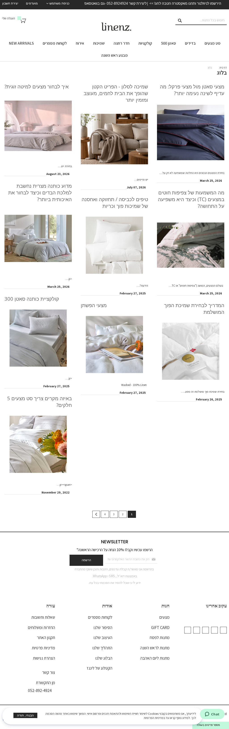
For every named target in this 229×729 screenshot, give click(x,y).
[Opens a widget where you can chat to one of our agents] (212, 714)
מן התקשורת (45, 682)
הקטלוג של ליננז (99, 668)
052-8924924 (117, 3)
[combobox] (201, 20)
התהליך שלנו (102, 647)
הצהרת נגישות (44, 658)
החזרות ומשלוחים (41, 627)
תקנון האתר (46, 637)
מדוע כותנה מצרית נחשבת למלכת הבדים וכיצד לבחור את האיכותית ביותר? (40, 192)
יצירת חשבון (10, 3)
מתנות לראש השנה (155, 647)
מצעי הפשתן (94, 305)
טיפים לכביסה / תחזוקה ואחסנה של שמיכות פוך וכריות (115, 202)
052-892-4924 (40, 690)
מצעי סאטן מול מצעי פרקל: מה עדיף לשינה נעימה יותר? (192, 89)
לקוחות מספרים (100, 617)
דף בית (223, 67)
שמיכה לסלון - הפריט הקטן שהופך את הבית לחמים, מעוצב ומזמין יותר (116, 93)
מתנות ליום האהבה (155, 658)
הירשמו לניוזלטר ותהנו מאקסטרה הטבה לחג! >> (184, 3)
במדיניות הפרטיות (154, 718)
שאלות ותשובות (43, 617)
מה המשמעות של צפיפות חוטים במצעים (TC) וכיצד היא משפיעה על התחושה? (191, 199)
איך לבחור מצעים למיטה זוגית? (36, 86)
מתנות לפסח (160, 637)
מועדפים (32, 3)
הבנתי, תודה (25, 715)
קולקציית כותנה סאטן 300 (31, 299)
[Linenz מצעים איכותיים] (116, 26)
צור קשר (48, 672)
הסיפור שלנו (102, 627)
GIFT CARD (160, 627)
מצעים (164, 617)
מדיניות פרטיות (43, 647)
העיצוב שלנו (102, 637)
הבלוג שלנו (103, 658)
